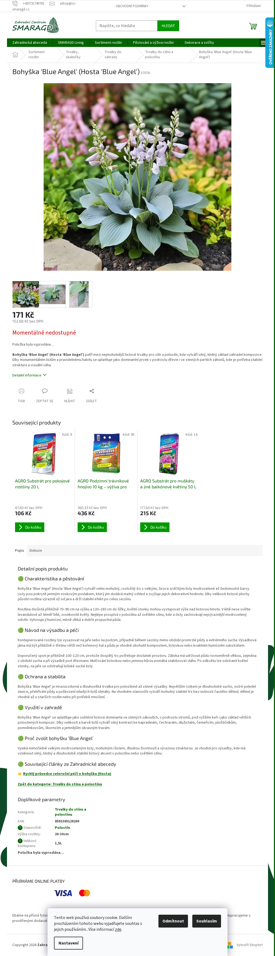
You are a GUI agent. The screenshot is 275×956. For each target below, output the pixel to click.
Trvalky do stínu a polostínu (70, 812)
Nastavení (68, 943)
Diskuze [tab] (36, 550)
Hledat (168, 25)
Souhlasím (206, 921)
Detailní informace (26, 375)
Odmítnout (173, 921)
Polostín (62, 827)
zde (118, 929)
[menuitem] (29, 42)
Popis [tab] (19, 550)
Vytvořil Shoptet (250, 945)
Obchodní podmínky (132, 6)
